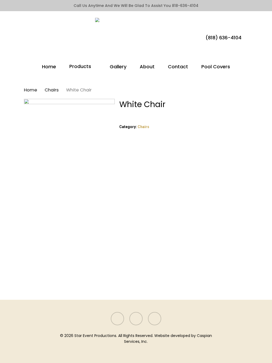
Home (30, 90)
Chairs (52, 90)
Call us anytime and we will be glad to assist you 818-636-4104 (136, 5)
